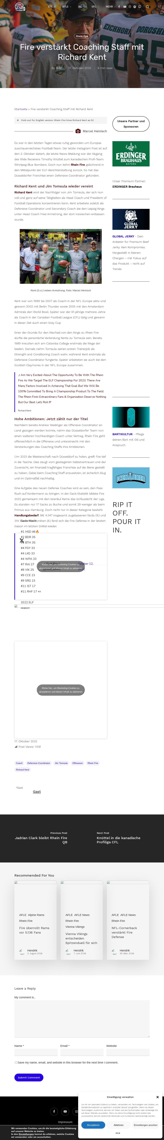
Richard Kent (22, 769)
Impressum (65, 1122)
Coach (19, 763)
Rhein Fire (82, 36)
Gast (59, 68)
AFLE (22, 915)
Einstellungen (26, 1134)
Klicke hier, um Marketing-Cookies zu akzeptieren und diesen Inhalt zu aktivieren (60, 566)
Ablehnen (118, 1125)
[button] (157, 1097)
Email (65, 1045)
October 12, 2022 (85, 566)
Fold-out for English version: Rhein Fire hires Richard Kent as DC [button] (57, 120)
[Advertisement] (131, 164)
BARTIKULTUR (122, 434)
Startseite (20, 109)
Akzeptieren (93, 1125)
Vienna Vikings (75, 926)
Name (19, 1045)
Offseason (77, 763)
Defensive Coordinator (38, 763)
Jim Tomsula (61, 763)
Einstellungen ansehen (145, 1125)
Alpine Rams (36, 915)
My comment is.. (24, 997)
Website (111, 1045)
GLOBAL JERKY (123, 236)
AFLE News (82, 915)
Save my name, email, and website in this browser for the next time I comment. (68, 1062)
